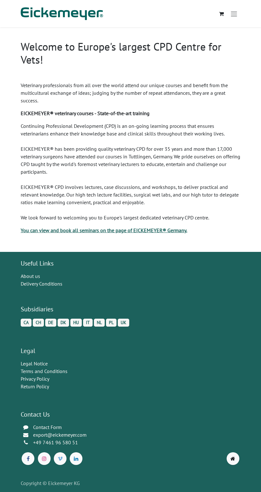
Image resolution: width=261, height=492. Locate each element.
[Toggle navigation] (234, 13)
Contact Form (47, 427)
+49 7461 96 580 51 (55, 442)
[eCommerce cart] (221, 13)
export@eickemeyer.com (60, 435)
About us (30, 276)
